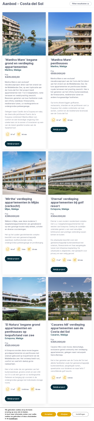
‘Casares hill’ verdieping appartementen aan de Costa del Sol (68, 328)
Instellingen (80, 414)
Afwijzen (64, 414)
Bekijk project (13, 144)
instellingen (13, 419)
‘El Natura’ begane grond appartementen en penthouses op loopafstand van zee (22, 330)
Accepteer (48, 414)
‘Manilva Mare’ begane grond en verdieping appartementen (21, 63)
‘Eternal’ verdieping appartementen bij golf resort (67, 202)
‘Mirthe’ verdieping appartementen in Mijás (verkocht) (22, 202)
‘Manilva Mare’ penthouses (61, 61)
